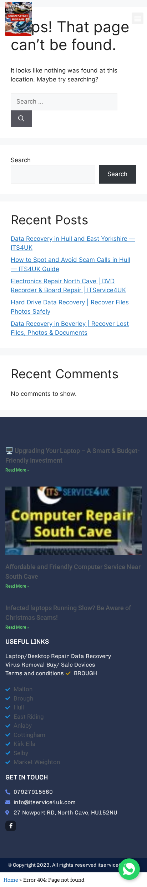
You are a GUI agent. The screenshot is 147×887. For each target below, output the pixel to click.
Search (21, 160)
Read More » (17, 470)
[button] (137, 18)
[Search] (21, 119)
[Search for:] (64, 101)
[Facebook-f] (10, 826)
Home (11, 879)
